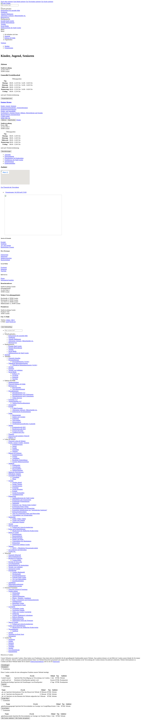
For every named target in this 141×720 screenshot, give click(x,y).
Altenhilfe (8, 155)
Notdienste (4, 12)
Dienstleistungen (6, 151)
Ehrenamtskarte (9, 156)
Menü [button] (2, 31)
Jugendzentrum (9, 161)
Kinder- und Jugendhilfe (8, 111)
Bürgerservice (5, 17)
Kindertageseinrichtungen (8, 109)
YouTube (3, 271)
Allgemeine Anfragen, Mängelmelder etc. (13, 15)
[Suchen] (1, 7)
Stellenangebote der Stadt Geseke (11, 28)
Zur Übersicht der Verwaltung (10, 187)
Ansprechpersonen (7, 98)
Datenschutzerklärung (37, 661)
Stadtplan (3, 244)
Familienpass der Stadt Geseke (14, 160)
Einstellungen (5, 665)
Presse (3, 278)
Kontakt (3, 242)
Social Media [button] (5, 708)
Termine (3, 24)
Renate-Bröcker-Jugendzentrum (10, 114)
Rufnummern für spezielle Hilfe (10, 10)
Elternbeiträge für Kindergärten (14, 158)
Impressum (4, 256)
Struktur (7, 46)
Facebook (4, 267)
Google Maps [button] (5, 698)
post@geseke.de (11, 322)
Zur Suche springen (47, 1)
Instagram (4, 269)
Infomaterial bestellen (7, 280)
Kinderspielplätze (10, 163)
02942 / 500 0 (10, 320)
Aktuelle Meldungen (7, 14)
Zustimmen (6, 669)
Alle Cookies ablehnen (8, 718)
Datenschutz (4, 255)
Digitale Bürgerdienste (7, 22)
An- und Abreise (6, 245)
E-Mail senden (5, 116)
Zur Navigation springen (33, 1)
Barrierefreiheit (5, 260)
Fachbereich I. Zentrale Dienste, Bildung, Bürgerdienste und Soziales (22, 113)
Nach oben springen (7, 1)
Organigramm (9, 48)
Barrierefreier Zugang (7, 247)
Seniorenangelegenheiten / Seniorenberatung (14, 108)
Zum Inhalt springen (19, 1)
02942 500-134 (5, 118)
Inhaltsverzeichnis (6, 258)
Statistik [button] (4, 684)
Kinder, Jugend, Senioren (8, 106)
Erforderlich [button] (5, 667)
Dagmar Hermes (6, 102)
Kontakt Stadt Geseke (7, 21)
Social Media (5, 26)
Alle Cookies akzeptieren (22, 718)
